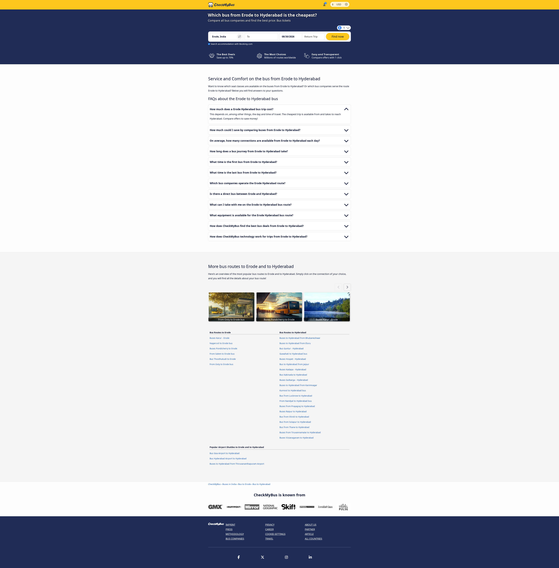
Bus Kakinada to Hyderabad (293, 374)
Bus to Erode (244, 484)
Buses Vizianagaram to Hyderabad (297, 437)
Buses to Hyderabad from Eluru (295, 343)
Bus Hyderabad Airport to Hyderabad (228, 458)
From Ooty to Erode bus (221, 364)
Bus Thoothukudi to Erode (223, 359)
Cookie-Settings (275, 534)
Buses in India (229, 484)
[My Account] (324, 4)
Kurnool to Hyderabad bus (293, 390)
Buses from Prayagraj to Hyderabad (297, 406)
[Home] (221, 4)
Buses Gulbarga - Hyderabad (294, 380)
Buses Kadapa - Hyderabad (293, 369)
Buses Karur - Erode (219, 338)
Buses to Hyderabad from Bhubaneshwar (300, 338)
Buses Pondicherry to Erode (223, 348)
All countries (313, 538)
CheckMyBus (214, 484)
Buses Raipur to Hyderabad (293, 411)
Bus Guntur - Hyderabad (292, 348)
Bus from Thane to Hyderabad (294, 427)
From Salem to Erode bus (222, 353)
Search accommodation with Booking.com (231, 44)
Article (309, 534)
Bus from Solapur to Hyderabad (295, 422)
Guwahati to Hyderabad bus (293, 353)
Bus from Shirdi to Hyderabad (294, 416)
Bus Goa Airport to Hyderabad (224, 453)
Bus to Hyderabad (261, 484)
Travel (269, 538)
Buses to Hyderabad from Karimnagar (298, 385)
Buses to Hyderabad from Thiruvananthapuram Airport (237, 463)
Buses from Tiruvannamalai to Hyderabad (300, 432)
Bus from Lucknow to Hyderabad (296, 395)
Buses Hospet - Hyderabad (293, 359)
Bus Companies (235, 538)
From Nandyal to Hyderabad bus (296, 401)
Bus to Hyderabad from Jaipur (294, 364)
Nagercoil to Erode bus (221, 343)
